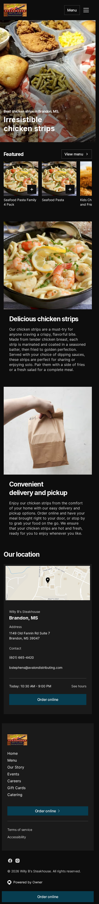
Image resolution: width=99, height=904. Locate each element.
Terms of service (19, 830)
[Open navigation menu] (86, 10)
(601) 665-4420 (21, 658)
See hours (78, 686)
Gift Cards (16, 787)
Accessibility (16, 837)
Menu (72, 10)
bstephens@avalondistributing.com (35, 669)
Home (12, 753)
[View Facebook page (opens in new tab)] (10, 860)
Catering (14, 794)
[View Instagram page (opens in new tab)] (17, 860)
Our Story (15, 767)
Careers (14, 781)
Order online (47, 699)
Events (13, 774)
